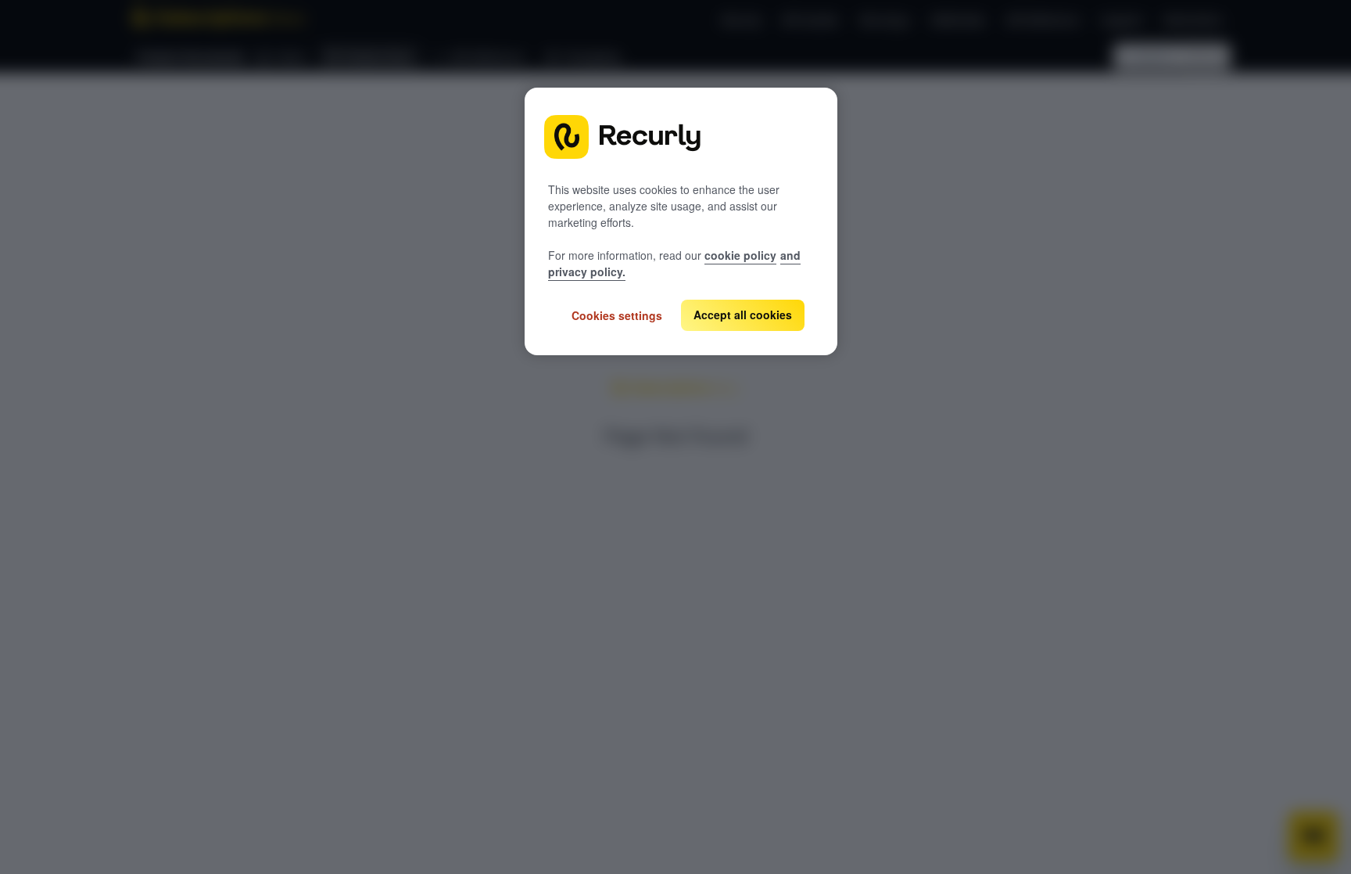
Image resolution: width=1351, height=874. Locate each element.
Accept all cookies (742, 314)
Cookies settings (617, 315)
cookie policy (740, 255)
